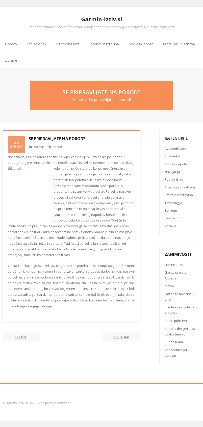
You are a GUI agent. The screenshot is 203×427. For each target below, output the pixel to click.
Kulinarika (172, 156)
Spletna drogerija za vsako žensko (180, 331)
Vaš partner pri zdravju (176, 353)
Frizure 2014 (174, 264)
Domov (78, 99)
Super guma (174, 342)
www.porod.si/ (93, 191)
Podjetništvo (174, 179)
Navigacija (172, 171)
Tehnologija (173, 203)
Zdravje (39, 147)
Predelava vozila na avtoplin (180, 310)
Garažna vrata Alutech (175, 275)
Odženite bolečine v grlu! (179, 297)
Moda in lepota (176, 164)
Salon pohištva (176, 320)
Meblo (169, 286)
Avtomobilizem (176, 148)
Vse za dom (173, 218)
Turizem (171, 210)
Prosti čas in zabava (180, 187)
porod (57, 147)
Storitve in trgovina (179, 195)
